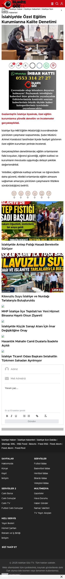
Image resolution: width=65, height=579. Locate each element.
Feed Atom (56, 444)
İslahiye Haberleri (10, 13)
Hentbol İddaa (41, 473)
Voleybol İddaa (41, 483)
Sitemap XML (8, 444)
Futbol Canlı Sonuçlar (12, 508)
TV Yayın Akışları (42, 513)
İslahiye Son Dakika (46, 440)
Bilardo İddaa (40, 478)
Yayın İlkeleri (8, 523)
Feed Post (20, 448)
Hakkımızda (7, 464)
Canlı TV (6, 503)
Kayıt (4, 473)
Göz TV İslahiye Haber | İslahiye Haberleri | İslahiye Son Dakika (27, 10)
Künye (5, 468)
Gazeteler (39, 493)
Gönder (32, 421)
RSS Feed (22, 444)
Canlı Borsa (7, 493)
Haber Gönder (41, 503)
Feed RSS (43, 444)
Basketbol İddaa (42, 468)
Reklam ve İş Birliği (11, 533)
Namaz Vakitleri (42, 508)
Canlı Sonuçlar (9, 498)
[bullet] (29, 416)
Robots (32, 444)
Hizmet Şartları (9, 528)
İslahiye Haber (9, 440)
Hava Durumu (41, 498)
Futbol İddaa (40, 464)
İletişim (5, 478)
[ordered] (24, 416)
